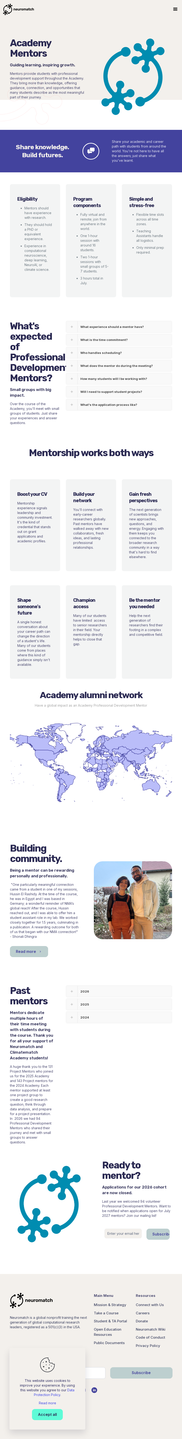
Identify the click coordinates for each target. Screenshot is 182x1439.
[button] (119, 327)
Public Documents (109, 1343)
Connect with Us (150, 1305)
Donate (142, 1321)
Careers (143, 1313)
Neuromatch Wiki (150, 1329)
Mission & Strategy (110, 1305)
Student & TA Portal (110, 1321)
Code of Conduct (150, 1337)
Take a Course (106, 1313)
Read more (47, 1403)
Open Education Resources (107, 1332)
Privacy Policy (148, 1345)
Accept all (47, 1414)
